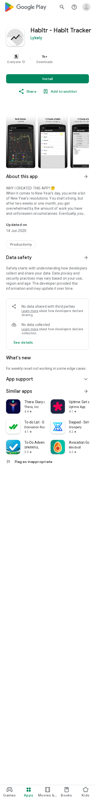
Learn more (30, 311)
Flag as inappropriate (29, 461)
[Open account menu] (86, 7)
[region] (47, 59)
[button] (23, 62)
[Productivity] (21, 244)
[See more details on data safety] (23, 342)
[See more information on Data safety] (86, 257)
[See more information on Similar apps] (86, 391)
